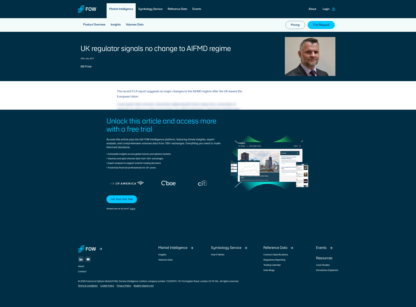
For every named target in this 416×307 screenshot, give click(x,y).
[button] (163, 202)
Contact (82, 271)
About (81, 266)
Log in (132, 209)
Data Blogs (269, 270)
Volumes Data (165, 260)
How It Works (217, 255)
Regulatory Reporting (274, 260)
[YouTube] (88, 259)
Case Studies (323, 265)
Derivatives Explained (327, 270)
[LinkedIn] (81, 259)
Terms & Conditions (88, 286)
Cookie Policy (107, 286)
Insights (162, 255)
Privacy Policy (124, 286)
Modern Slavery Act (144, 286)
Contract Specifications (275, 255)
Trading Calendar (272, 265)
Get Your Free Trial (122, 199)
